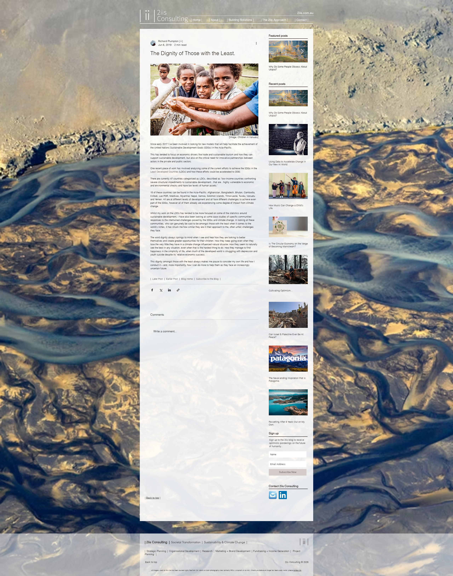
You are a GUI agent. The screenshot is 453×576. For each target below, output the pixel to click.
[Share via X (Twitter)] (160, 290)
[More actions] (256, 43)
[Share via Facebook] (152, 290)
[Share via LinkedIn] (169, 290)
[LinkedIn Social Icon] (283, 495)
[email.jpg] (273, 495)
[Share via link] (178, 290)
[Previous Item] (274, 51)
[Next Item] (302, 51)
